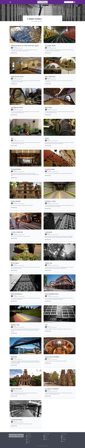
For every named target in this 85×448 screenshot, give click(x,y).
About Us (46, 435)
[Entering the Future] (25, 96)
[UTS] (59, 313)
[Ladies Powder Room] (25, 65)
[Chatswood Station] (25, 408)
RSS (28, 439)
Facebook (64, 437)
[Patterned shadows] (25, 282)
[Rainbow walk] (25, 313)
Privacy (46, 437)
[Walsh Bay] (25, 345)
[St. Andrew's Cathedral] (59, 377)
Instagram (64, 439)
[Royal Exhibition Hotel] (59, 282)
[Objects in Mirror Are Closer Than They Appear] (25, 34)
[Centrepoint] (59, 221)
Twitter (63, 441)
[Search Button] (74, 2)
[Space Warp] (59, 96)
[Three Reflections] (59, 65)
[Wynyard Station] (25, 158)
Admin (28, 442)
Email (63, 435)
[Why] (25, 127)
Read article (13, 83)
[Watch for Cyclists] (59, 190)
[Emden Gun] (59, 252)
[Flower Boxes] (25, 252)
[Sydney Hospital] (25, 190)
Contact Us (47, 439)
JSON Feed (28, 437)
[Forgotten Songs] (59, 158)
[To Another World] (59, 34)
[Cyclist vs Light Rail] (25, 221)
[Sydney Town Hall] (25, 377)
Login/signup (29, 435)
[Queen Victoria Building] (59, 345)
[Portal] (59, 127)
